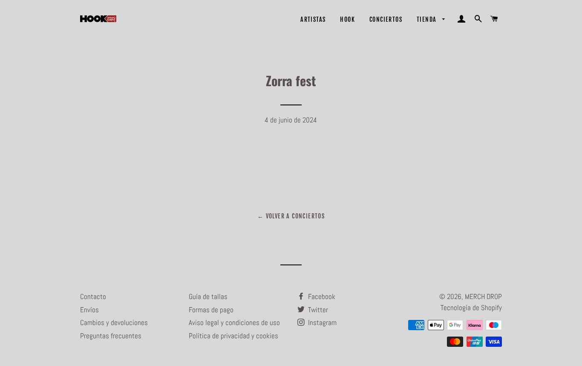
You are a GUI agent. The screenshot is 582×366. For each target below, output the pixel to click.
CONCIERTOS (385, 19)
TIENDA (427, 19)
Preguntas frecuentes (110, 335)
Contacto (93, 296)
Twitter (317, 309)
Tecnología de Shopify (471, 307)
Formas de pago (211, 309)
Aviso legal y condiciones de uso (234, 322)
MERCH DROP (483, 296)
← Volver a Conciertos (291, 216)
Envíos (89, 309)
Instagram (321, 322)
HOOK (347, 19)
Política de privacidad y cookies (233, 335)
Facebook (320, 296)
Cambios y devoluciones (114, 322)
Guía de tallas (208, 296)
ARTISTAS (313, 19)
